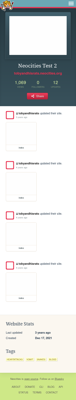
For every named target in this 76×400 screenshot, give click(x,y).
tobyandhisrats (29, 113)
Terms (37, 392)
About (16, 387)
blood (52, 359)
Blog (51, 387)
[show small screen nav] (71, 3)
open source (31, 379)
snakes (41, 359)
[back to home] (7, 5)
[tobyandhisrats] (10, 115)
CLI (41, 387)
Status (23, 392)
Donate (30, 387)
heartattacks (15, 359)
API (61, 387)
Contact (52, 392)
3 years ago (21, 117)
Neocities (15, 379)
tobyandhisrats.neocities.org (38, 73)
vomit (30, 359)
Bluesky (59, 379)
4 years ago (21, 167)
